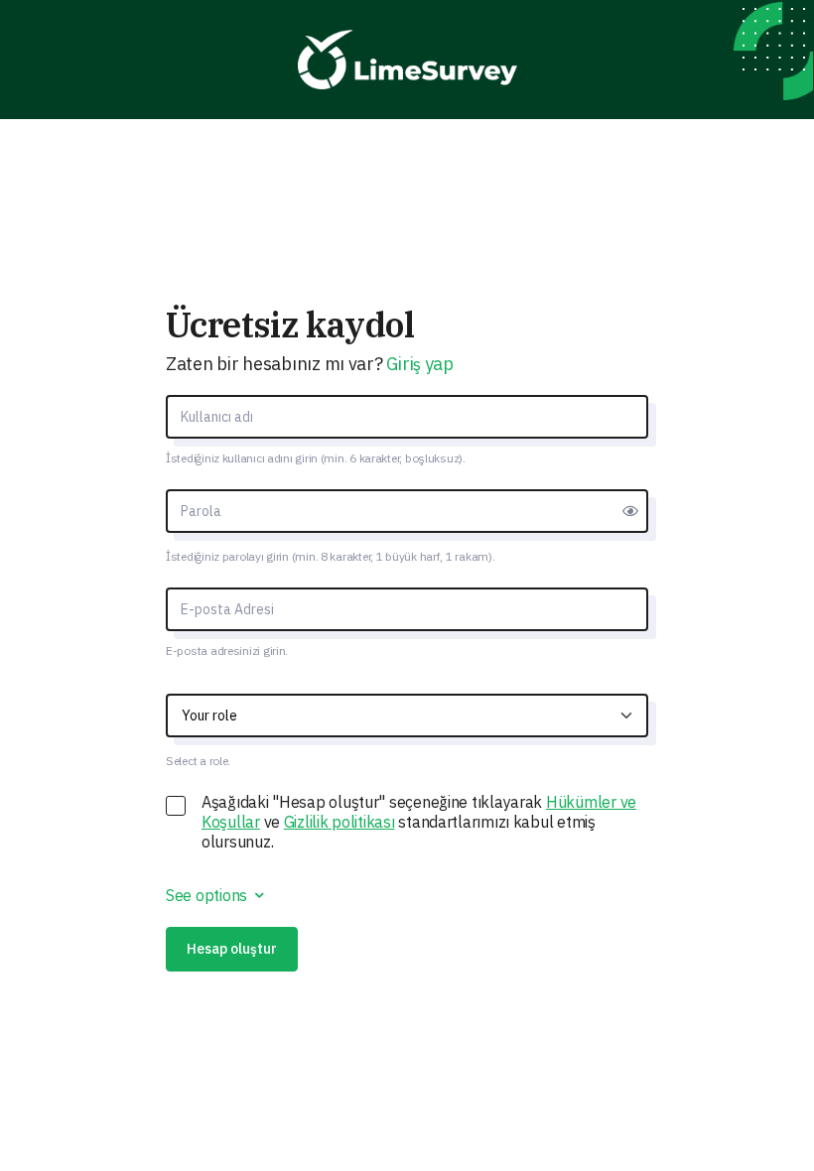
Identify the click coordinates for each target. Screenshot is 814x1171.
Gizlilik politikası (339, 822)
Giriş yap (420, 363)
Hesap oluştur (232, 949)
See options (208, 895)
